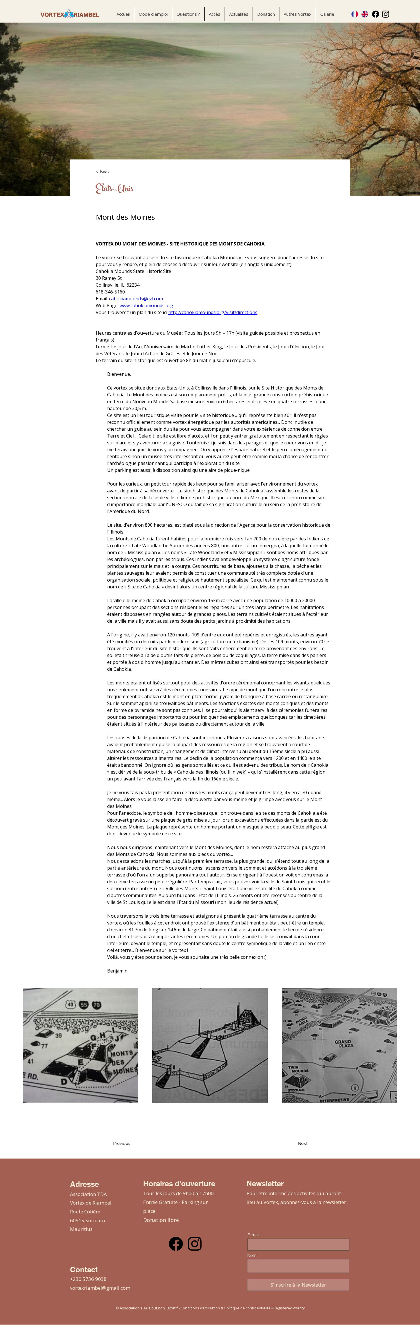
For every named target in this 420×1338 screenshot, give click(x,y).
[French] (355, 14)
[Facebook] (375, 14)
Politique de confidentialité (247, 1308)
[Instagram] (385, 14)
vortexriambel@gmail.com (100, 1288)
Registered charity (289, 1308)
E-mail (253, 1235)
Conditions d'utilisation (200, 1308)
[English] (365, 14)
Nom (252, 1255)
